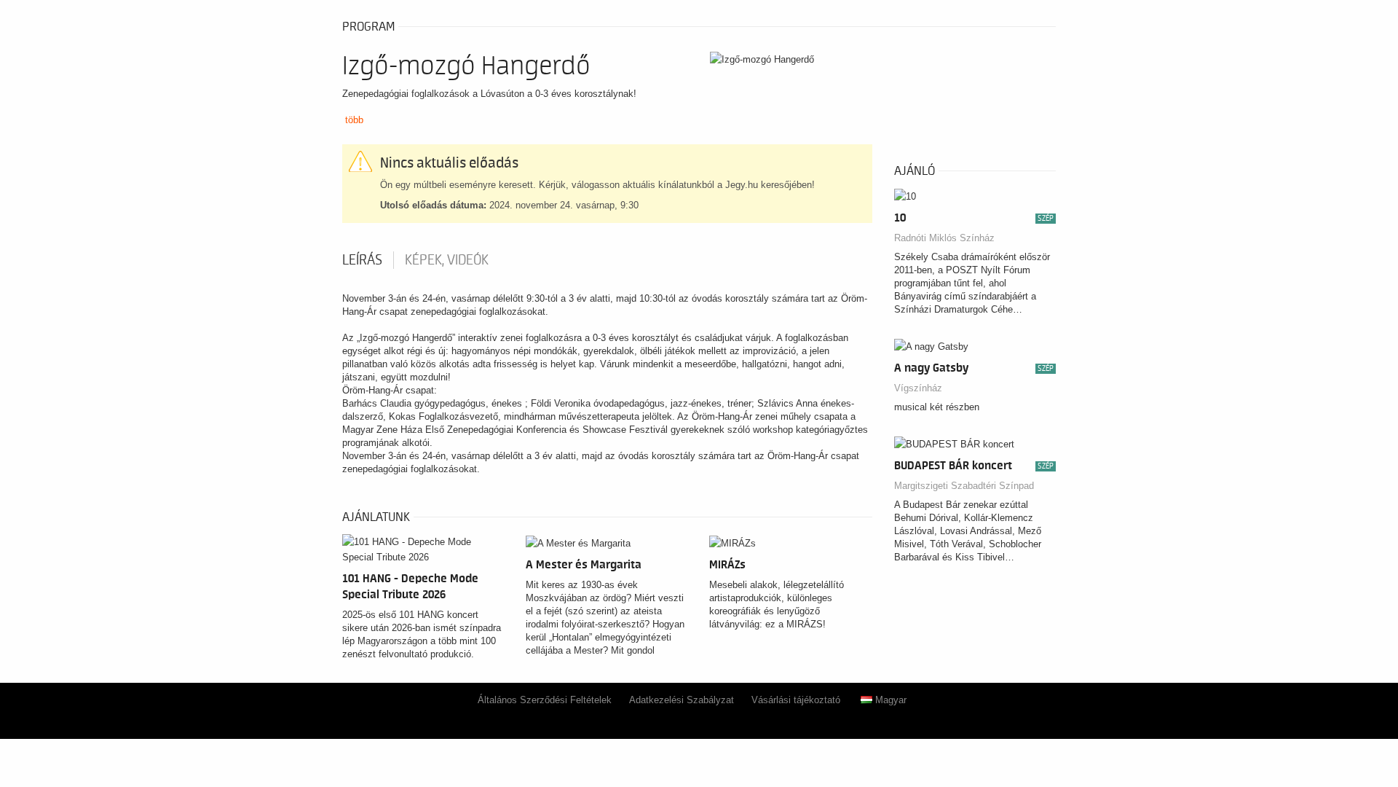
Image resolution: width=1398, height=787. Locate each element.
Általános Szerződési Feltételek (545, 699)
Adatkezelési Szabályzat (681, 699)
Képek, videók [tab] (447, 260)
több (354, 119)
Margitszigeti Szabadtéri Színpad (964, 485)
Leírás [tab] (362, 260)
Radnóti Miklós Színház (944, 237)
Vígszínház (918, 388)
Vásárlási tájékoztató (795, 699)
